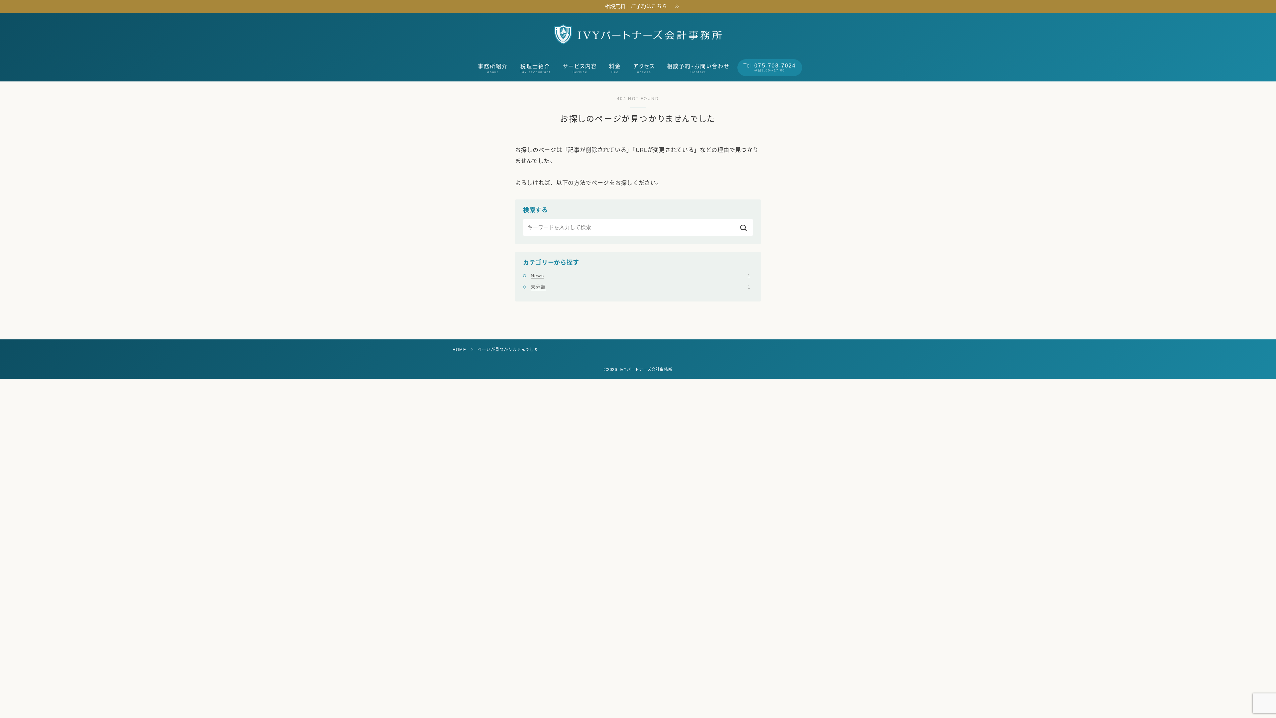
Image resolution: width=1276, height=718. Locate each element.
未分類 (640, 287)
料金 (615, 68)
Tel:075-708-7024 (769, 67)
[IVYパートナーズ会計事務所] (638, 34)
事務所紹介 (493, 68)
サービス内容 (580, 68)
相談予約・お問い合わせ (698, 68)
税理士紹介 (535, 68)
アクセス (644, 68)
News (640, 275)
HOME (459, 349)
